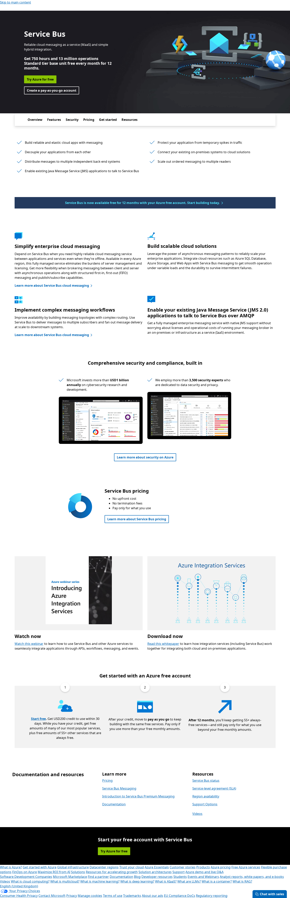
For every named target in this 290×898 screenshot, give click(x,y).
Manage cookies (90, 895)
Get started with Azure (39, 867)
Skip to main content (15, 2)
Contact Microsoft (51, 895)
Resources (130, 119)
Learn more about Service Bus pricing (136, 519)
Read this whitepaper (163, 644)
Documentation (114, 804)
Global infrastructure (73, 867)
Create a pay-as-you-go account (51, 90)
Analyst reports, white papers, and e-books (252, 877)
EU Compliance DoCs (179, 895)
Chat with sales (272, 894)
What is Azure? (11, 867)
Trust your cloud (131, 867)
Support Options (204, 804)
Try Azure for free (40, 79)
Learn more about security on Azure (145, 457)
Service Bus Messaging (119, 788)
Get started (108, 119)
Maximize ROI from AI (54, 872)
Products (203, 867)
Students (180, 877)
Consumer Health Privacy (19, 895)
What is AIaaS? (166, 881)
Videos (197, 814)
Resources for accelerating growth (112, 872)
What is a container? (217, 881)
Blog (137, 877)
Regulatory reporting (211, 895)
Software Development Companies (26, 877)
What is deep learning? (137, 881)
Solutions (78, 872)
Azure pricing (221, 867)
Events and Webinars (203, 877)
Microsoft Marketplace (70, 877)
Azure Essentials (157, 867)
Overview (35, 119)
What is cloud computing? (30, 881)
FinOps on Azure (24, 872)
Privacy (71, 895)
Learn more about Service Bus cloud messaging (52, 285)
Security (72, 119)
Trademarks (132, 895)
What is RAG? (242, 881)
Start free (38, 719)
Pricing (88, 119)
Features (54, 119)
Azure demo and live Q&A (204, 872)
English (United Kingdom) (19, 886)
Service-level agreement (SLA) (214, 788)
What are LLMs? (189, 881)
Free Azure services (245, 867)
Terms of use (112, 895)
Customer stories (183, 867)
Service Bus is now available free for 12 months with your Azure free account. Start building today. (142, 203)
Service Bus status (205, 780)
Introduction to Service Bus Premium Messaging (138, 796)
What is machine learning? (100, 881)
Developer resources (157, 877)
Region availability (205, 796)
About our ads (152, 895)
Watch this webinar (29, 644)
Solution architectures (155, 872)
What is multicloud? (65, 881)
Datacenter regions (104, 867)
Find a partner (98, 877)
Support (178, 872)
